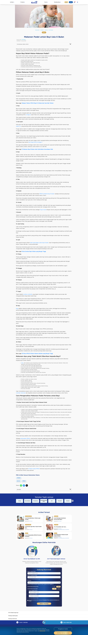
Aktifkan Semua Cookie (63, 633)
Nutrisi (46, 30)
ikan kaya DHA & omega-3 (35, 142)
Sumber (19, 489)
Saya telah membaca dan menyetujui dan (44, 600)
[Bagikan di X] (27, 485)
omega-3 (28, 114)
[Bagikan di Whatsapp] (21, 485)
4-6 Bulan (51, 30)
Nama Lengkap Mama (31, 571)
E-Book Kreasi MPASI (34, 468)
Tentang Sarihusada (13, 615)
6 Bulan (18, 477)
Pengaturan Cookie (63, 628)
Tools (45, 2)
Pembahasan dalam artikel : (23, 44)
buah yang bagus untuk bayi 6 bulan (39, 242)
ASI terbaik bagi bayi (13, 612)
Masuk (66, 2)
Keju (17, 308)
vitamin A (18, 126)
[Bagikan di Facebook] (24, 485)
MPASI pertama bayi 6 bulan (46, 193)
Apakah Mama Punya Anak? (32, 588)
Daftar (71, 2)
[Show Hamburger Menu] (77, 2)
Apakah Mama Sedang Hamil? (32, 586)
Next (72, 501)
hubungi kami (42, 630)
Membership (57, 2)
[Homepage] (34, 2)
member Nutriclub (21, 392)
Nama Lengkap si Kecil (33, 590)
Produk (22, 2)
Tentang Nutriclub (12, 618)
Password (29, 580)
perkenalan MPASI (25, 438)
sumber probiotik (27, 294)
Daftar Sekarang (44, 603)
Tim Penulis (23, 39)
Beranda (37, 30)
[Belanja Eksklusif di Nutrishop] (75, 2)
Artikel (11, 2)
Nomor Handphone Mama (32, 575)
